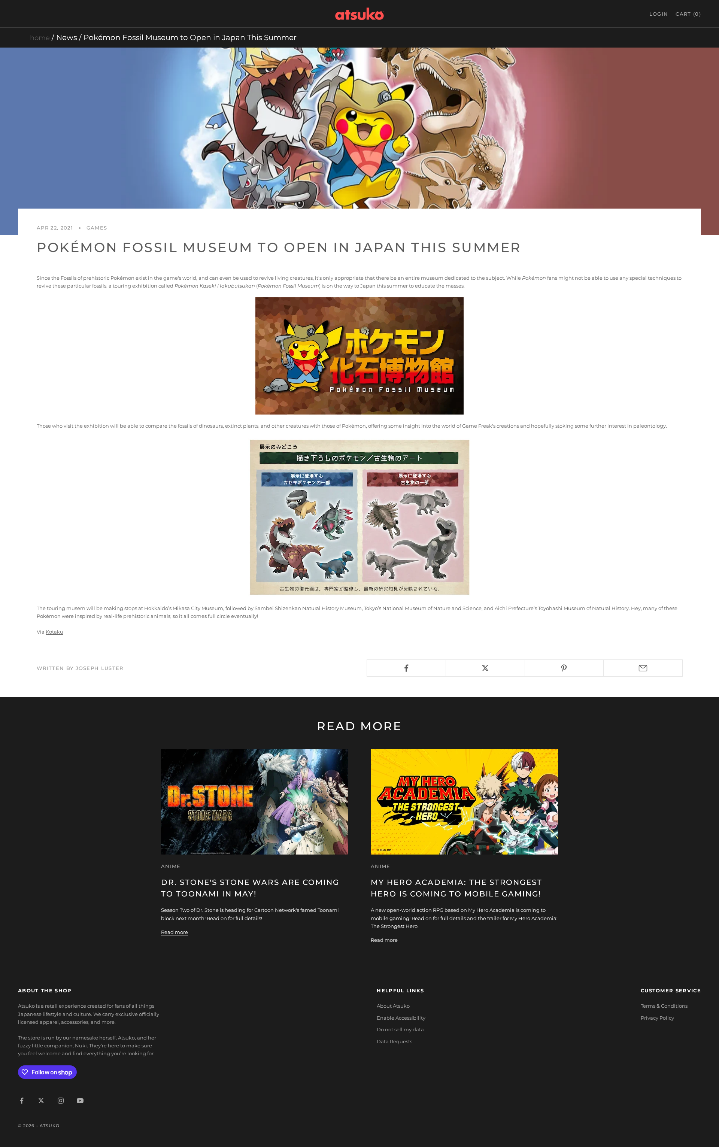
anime (171, 866)
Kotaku (54, 632)
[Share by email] (643, 668)
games (97, 228)
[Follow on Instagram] (60, 1100)
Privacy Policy (657, 1018)
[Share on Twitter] (485, 668)
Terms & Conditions (664, 1006)
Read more (174, 932)
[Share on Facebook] (406, 668)
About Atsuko (393, 1006)
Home (40, 38)
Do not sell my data (400, 1029)
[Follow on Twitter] (41, 1100)
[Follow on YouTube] (80, 1100)
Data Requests (394, 1041)
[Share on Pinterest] (564, 668)
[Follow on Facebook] (21, 1100)
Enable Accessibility (401, 1018)
